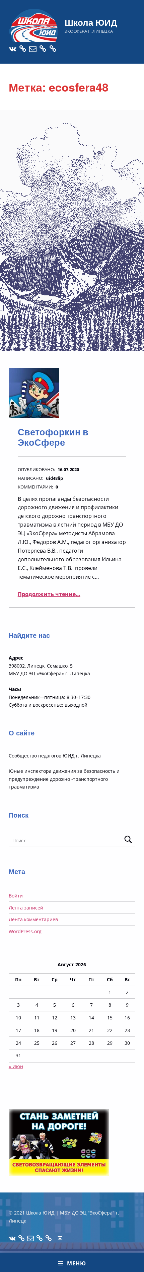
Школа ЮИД (91, 22)
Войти (16, 895)
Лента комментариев (33, 919)
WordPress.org (25, 931)
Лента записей (26, 907)
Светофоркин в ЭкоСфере (53, 437)
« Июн (16, 1066)
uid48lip (54, 478)
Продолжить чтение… (49, 594)
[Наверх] (60, 1238)
